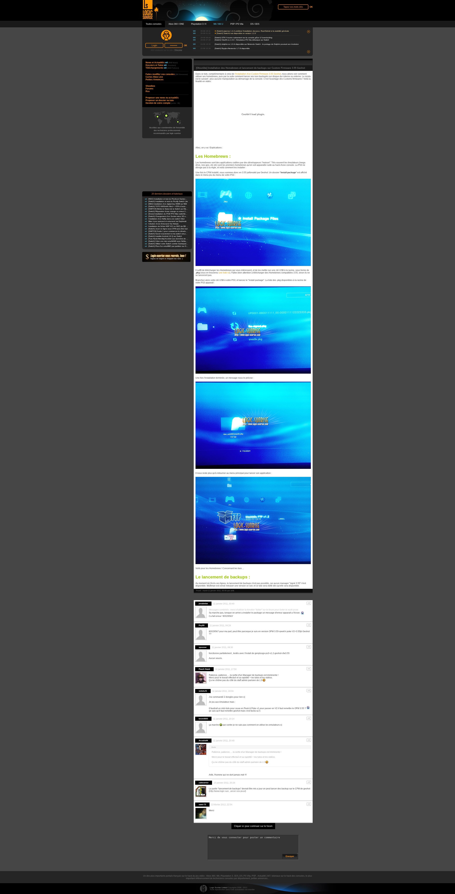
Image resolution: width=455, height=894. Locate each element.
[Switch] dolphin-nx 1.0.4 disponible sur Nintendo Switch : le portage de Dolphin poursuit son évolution (257, 44)
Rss (148, 91)
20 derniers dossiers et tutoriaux (167, 194)
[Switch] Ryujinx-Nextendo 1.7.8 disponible (232, 48)
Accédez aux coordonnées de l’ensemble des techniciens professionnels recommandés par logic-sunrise (167, 130)
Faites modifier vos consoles (167, 74)
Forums (149, 88)
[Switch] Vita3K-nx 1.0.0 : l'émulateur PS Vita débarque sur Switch (242, 40)
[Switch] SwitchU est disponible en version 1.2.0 (236, 33)
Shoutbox (150, 86)
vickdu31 (203, 691)
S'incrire (178, 50)
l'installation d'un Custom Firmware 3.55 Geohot (258, 74)
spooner (203, 647)
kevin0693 (203, 719)
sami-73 (202, 804)
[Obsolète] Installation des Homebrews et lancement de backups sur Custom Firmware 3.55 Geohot (250, 68)
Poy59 (201, 625)
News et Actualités (162, 62)
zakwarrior (203, 783)
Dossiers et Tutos (161, 65)
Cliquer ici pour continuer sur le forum (253, 826)
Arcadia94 (203, 740)
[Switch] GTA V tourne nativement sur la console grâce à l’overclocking (243, 38)
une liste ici (224, 272)
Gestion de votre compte (163, 103)
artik (232, 590)
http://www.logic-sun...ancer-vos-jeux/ (227, 791)
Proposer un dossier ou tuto (160, 100)
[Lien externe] (253, 265)
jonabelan (203, 603)
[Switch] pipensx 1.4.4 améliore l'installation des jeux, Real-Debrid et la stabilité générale (253, 31)
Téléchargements (162, 68)
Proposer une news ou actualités (162, 97)
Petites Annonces (155, 79)
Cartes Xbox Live (154, 77)
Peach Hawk (204, 669)
